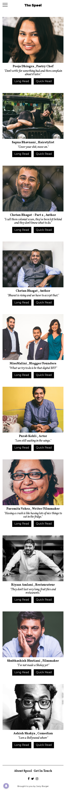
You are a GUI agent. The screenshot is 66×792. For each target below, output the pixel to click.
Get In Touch (43, 771)
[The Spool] (33, 5)
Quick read (44, 81)
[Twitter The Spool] (32, 779)
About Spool (23, 771)
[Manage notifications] (6, 786)
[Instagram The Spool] (37, 779)
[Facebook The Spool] (28, 779)
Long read (21, 81)
